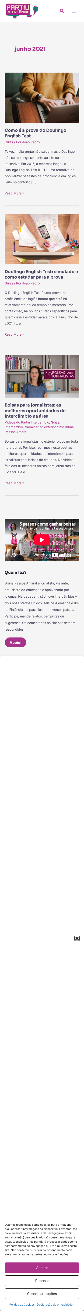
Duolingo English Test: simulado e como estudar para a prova (41, 274)
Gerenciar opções (42, 1293)
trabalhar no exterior (40, 427)
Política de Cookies (22, 1304)
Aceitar (42, 1268)
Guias (9, 142)
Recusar (42, 1280)
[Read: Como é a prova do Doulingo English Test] (42, 97)
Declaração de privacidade (55, 1304)
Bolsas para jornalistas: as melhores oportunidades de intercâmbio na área (35, 411)
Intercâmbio (14, 427)
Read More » (14, 192)
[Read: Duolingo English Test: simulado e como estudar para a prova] (42, 239)
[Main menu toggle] (73, 11)
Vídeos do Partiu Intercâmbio (27, 422)
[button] (77, 938)
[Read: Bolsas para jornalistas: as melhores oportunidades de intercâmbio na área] (42, 376)
